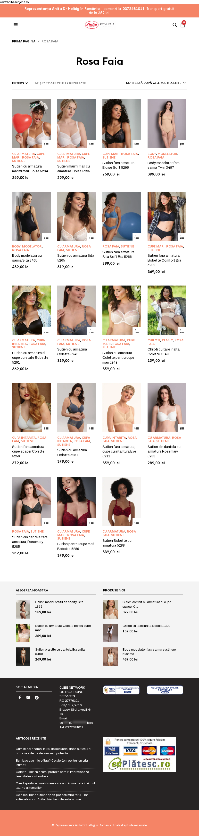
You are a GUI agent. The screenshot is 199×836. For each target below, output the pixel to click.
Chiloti (154, 340)
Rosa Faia (30, 157)
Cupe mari (110, 154)
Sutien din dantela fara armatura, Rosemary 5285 (30, 542)
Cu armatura (23, 154)
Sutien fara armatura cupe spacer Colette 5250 (28, 451)
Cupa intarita (24, 438)
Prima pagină (23, 41)
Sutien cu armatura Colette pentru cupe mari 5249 (118, 357)
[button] (16, 24)
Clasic (167, 340)
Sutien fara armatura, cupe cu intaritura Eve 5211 (119, 451)
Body (152, 154)
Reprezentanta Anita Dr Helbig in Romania (83, 825)
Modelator (167, 154)
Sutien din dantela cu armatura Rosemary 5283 (164, 451)
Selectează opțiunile (46, 144)
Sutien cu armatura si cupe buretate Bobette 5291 (30, 357)
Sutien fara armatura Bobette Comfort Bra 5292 (164, 260)
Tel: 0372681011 (71, 727)
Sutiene (18, 161)
